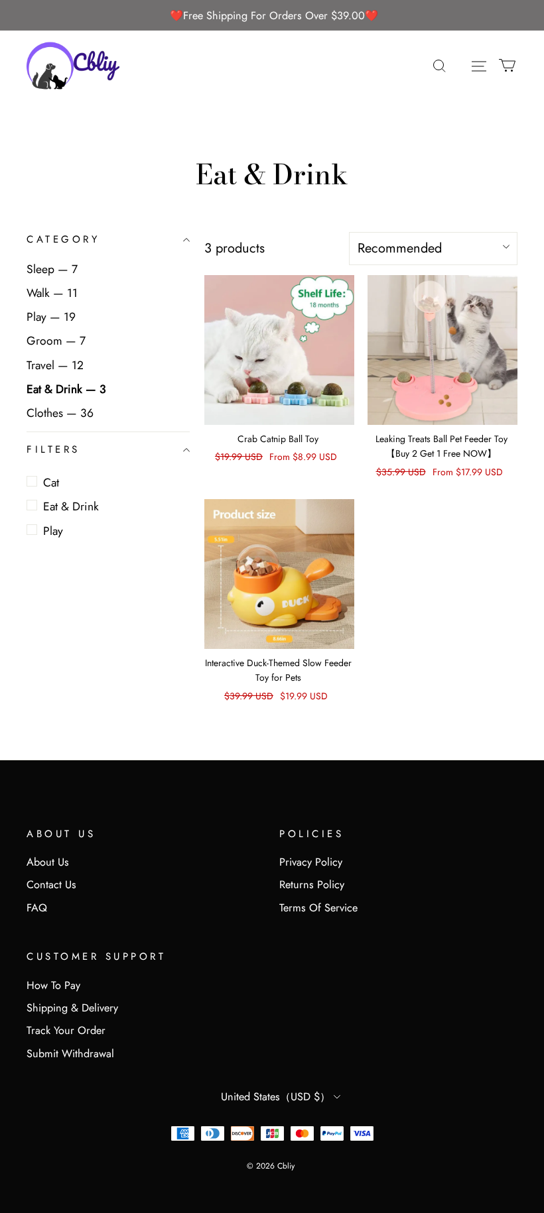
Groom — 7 (56, 340)
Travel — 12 (55, 365)
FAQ (37, 907)
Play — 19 (51, 316)
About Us (48, 862)
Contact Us (51, 884)
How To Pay (53, 985)
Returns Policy (311, 884)
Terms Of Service (318, 907)
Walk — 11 (52, 293)
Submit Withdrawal (70, 1053)
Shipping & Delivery (72, 1007)
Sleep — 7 (52, 269)
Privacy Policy (310, 862)
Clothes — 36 (60, 413)
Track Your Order (66, 1030)
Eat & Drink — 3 (66, 389)
